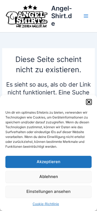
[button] (89, 102)
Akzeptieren (48, 161)
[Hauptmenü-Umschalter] (86, 16)
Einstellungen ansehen (48, 191)
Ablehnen (48, 176)
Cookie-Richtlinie (46, 204)
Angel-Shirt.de (61, 16)
